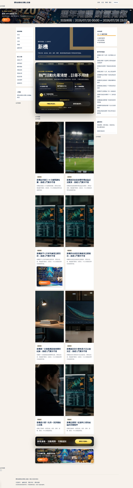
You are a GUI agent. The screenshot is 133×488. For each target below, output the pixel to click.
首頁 (18, 34)
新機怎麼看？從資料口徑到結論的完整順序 (106, 61)
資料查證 (19, 63)
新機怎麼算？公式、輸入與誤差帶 (106, 71)
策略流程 (19, 70)
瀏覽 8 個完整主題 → (43, 56)
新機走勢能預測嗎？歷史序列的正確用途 (106, 112)
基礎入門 (19, 60)
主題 (102, 2)
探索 (98, 2)
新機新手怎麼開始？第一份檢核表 (106, 91)
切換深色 (116, 2)
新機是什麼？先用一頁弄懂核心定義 (106, 56)
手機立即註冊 (51, 104)
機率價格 (19, 66)
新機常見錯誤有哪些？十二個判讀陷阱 (106, 95)
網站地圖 (37, 482)
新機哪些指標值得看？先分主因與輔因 (106, 106)
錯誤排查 (19, 76)
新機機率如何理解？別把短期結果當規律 (106, 76)
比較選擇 (19, 80)
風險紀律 (19, 73)
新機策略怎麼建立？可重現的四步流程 (106, 87)
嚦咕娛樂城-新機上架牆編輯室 (24, 96)
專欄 (106, 2)
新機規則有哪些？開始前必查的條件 (106, 67)
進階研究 (19, 83)
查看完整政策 (101, 131)
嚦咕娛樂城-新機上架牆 (22, 2)
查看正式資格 (83, 441)
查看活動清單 (77, 104)
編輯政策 (19, 48)
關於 (110, 2)
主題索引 (18, 482)
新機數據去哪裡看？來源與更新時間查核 (106, 101)
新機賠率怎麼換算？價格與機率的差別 (106, 81)
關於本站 (30, 482)
